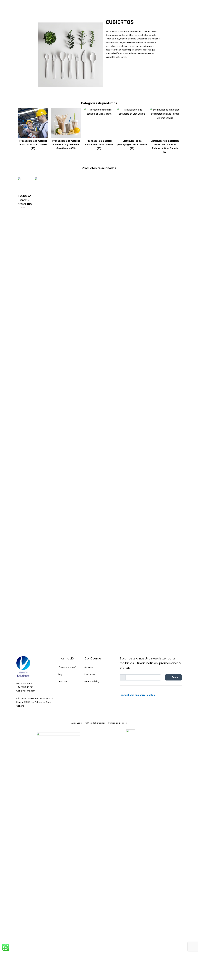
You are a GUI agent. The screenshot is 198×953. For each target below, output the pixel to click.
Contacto (63, 681)
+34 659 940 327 (24, 687)
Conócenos (80, 10)
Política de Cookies (117, 723)
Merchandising (151, 10)
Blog (122, 10)
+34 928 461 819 (24, 683)
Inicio (68, 10)
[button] (123, 67)
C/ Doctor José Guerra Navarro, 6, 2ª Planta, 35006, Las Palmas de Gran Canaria (34, 702)
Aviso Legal (76, 723)
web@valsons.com (25, 690)
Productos (108, 10)
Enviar (175, 677)
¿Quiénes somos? (67, 667)
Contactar (134, 10)
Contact (62, 688)
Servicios (95, 10)
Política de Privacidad (95, 723)
